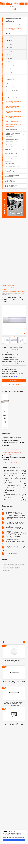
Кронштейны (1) (10, 58)
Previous (3, 340)
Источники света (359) (11, 129)
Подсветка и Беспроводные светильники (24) (12, 176)
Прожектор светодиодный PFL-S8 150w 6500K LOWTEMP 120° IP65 (14, 723)
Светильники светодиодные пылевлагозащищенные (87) (13, 111)
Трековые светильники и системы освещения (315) (12, 106)
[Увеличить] (13, 319)
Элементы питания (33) (11, 153)
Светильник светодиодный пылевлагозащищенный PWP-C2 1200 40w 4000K (14, 703)
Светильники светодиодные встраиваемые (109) (13, 102)
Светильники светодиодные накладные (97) (13, 29)
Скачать (15, 376)
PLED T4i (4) (9, 62)
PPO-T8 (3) (8, 55)
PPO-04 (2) (9, 44)
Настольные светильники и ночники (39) (12, 157)
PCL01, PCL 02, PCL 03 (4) (12, 90)
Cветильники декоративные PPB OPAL (14, 661)
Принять (14, 840)
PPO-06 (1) (9, 47)
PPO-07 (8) (9, 51)
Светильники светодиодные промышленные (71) (13, 116)
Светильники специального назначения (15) (13, 125)
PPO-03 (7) (9, 40)
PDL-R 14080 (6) (10, 76)
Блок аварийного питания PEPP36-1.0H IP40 (5, 416)
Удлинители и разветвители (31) (10, 162)
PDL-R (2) (8, 83)
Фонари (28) (8, 149)
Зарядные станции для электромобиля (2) (11, 186)
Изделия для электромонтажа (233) (11, 181)
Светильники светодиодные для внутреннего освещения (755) (13, 20)
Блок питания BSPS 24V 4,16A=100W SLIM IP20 (14, 681)
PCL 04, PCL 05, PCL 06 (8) (12, 94)
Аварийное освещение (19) (12, 166)
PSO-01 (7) (8, 69)
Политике (19, 834)
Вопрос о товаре (15, 384)
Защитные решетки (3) (11, 121)
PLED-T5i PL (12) (10, 65)
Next (25, 340)
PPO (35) (8, 33)
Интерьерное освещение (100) (9, 145)
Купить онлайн (13, 380)
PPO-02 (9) (9, 37)
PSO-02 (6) (9, 72)
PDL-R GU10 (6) (10, 87)
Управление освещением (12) (9, 171)
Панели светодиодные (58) (12, 25)
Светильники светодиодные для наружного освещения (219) (12, 135)
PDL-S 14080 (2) (10, 79)
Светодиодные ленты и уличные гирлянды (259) (11, 140)
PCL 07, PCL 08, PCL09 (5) (12, 97)
